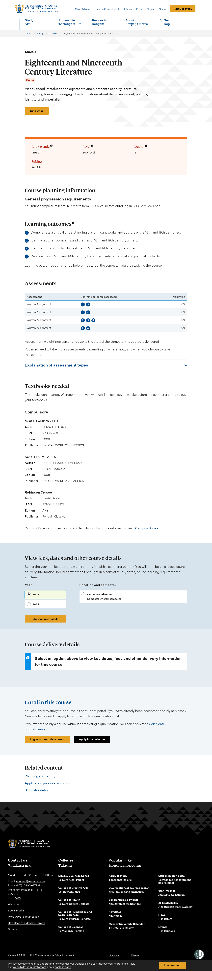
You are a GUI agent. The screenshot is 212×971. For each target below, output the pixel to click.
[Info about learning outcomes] (73, 223)
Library (128, 9)
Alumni (162, 9)
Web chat (14, 904)
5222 (18, 898)
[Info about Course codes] (51, 146)
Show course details (45, 619)
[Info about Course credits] (146, 146)
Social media (16, 910)
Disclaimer (114, 954)
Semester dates (37, 790)
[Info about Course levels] (92, 146)
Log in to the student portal (47, 739)
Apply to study (183, 8)
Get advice (36, 110)
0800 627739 (32, 885)
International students (108, 9)
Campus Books (146, 528)
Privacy (135, 954)
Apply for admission (92, 739)
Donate (12, 929)
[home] (36, 9)
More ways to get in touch (23, 916)
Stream (151, 9)
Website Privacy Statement (29, 967)
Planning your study (40, 776)
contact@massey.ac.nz (30, 881)
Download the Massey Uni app (26, 923)
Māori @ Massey (84, 9)
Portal (139, 9)
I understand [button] (172, 965)
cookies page (63, 967)
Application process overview (47, 783)
